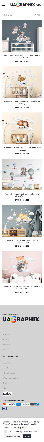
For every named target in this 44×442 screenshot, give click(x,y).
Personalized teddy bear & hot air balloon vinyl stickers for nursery (22, 195)
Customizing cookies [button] (12, 436)
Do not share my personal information (24, 431)
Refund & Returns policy (10, 378)
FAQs (4, 388)
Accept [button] (27, 436)
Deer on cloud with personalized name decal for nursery (22, 103)
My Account (6, 334)
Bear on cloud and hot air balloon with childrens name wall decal (22, 57)
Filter (39, 15)
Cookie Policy (6, 368)
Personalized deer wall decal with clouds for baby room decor (22, 149)
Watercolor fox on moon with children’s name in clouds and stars (22, 287)
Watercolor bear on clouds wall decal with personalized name (22, 241)
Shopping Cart (7, 339)
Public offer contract (9, 373)
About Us (5, 349)
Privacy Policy (7, 363)
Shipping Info (6, 383)
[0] (40, 5)
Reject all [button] (21, 428)
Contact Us (6, 344)
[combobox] (8, 15)
